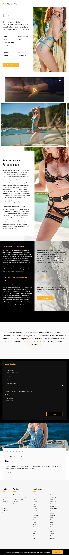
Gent (34, 538)
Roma (51, 526)
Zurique (52, 538)
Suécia (52, 531)
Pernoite (15, 504)
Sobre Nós (5, 510)
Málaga (52, 513)
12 (22, 451)
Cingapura (35, 515)
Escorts (4, 499)
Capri (34, 513)
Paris (51, 522)
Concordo (57, 552)
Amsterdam (35, 495)
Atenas (34, 499)
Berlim (34, 506)
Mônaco (52, 520)
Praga (51, 524)
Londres (52, 506)
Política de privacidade (5, 503)
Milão (51, 517)
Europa (34, 531)
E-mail (8, 377)
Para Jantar (15, 501)
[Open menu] (65, 3)
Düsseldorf (35, 526)
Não (14, 395)
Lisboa (52, 504)
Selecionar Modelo (11, 383)
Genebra (35, 536)
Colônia (34, 517)
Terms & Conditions (5, 514)
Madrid (52, 510)
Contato (4, 497)
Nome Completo (10, 370)
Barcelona (35, 501)
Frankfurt (35, 533)
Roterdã (52, 529)
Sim (8, 395)
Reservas (5, 506)
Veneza (52, 536)
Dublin (34, 524)
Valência (52, 533)
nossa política (43, 552)
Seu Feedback (10, 398)
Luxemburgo (53, 508)
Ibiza (51, 499)
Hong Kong (53, 497)
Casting (4, 495)
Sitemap (4, 508)
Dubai (34, 522)
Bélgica (34, 504)
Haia (51, 495)
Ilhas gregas (53, 501)
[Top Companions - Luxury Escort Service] (10, 3)
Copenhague (36, 520)
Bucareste (35, 510)
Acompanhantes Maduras (19, 495)
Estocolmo (35, 529)
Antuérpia (35, 497)
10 (19, 451)
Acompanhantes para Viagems (20, 497)
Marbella (52, 515)
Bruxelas (35, 508)
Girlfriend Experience (18, 499)
